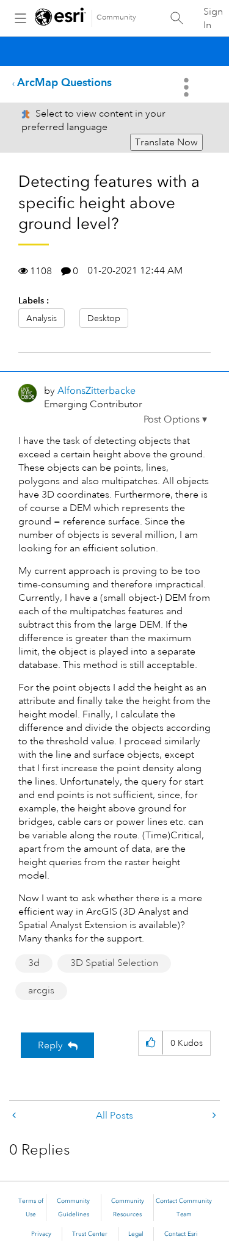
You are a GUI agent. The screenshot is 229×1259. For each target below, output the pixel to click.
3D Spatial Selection (114, 963)
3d (34, 963)
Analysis (41, 318)
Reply (50, 1045)
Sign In (213, 18)
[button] (175, 419)
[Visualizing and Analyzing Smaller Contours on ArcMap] (15, 1115)
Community (116, 17)
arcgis (41, 990)
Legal (136, 1234)
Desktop (103, 318)
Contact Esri (181, 1234)
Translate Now (166, 142)
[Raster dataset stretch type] (213, 1115)
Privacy (41, 1234)
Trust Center (89, 1234)
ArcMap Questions (64, 82)
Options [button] (187, 87)
